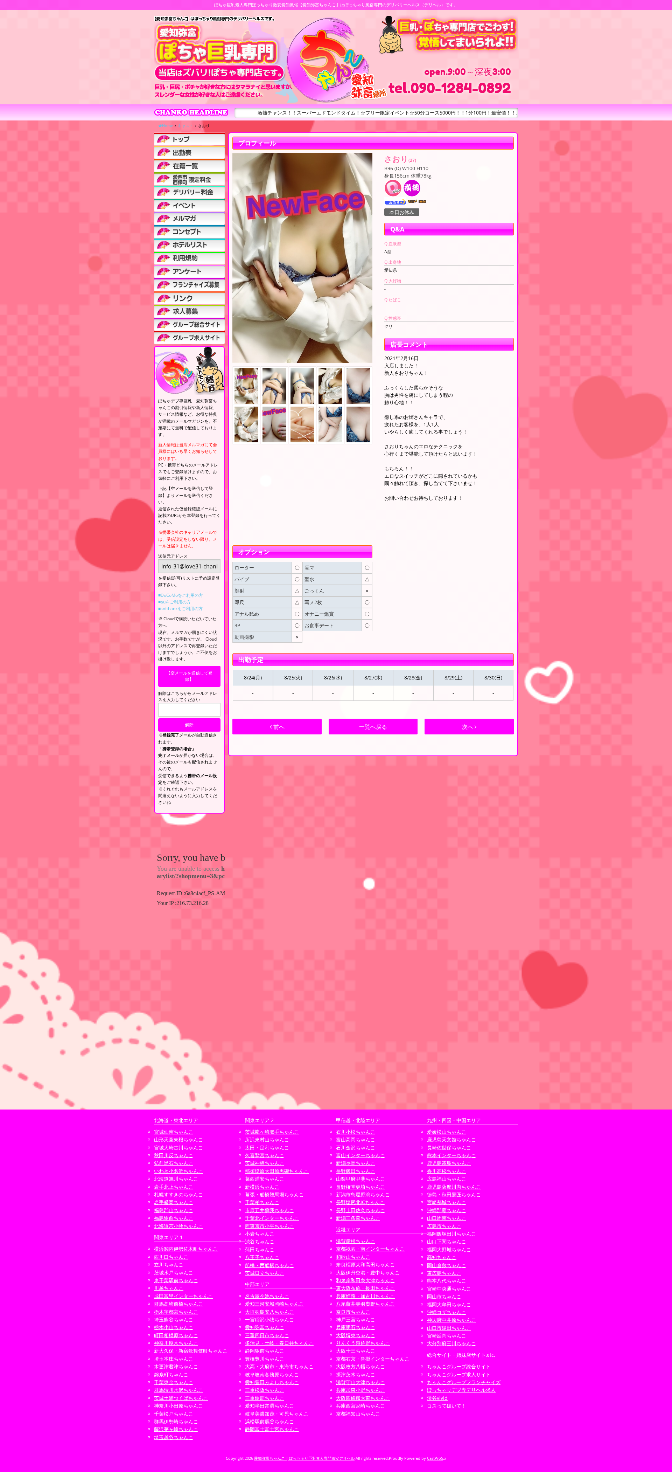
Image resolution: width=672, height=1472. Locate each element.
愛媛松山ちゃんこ (446, 1131)
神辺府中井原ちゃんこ (451, 1319)
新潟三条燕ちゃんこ (358, 1218)
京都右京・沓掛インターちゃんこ (373, 1358)
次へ (468, 727)
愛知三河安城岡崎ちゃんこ (274, 1303)
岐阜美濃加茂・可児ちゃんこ (277, 1413)
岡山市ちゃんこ (444, 1296)
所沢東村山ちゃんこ (267, 1139)
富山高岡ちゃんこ (355, 1139)
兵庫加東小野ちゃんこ (360, 1390)
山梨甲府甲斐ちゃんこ (360, 1178)
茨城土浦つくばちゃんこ (181, 1398)
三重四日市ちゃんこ (267, 1335)
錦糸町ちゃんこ (171, 1374)
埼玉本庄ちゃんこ (173, 1358)
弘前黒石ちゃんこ (173, 1163)
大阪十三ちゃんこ (355, 1350)
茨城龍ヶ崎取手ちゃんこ (272, 1131)
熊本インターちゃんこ (451, 1155)
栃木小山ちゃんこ (173, 1327)
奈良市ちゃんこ (353, 1311)
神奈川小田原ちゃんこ (178, 1405)
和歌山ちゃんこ (353, 1256)
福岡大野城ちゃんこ (449, 1249)
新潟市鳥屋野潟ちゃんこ (363, 1194)
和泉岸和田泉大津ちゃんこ (365, 1280)
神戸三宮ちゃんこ (355, 1319)
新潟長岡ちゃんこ (355, 1163)
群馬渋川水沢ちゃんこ (178, 1390)
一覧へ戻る (373, 727)
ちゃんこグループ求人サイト (459, 1374)
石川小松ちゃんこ (355, 1131)
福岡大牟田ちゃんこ (449, 1304)
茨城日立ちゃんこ (264, 1273)
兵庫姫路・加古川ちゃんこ (365, 1296)
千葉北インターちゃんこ (272, 1218)
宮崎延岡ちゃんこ (446, 1335)
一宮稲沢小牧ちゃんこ (269, 1319)
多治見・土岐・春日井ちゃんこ (279, 1343)
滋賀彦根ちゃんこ (355, 1241)
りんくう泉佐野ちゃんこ (363, 1343)
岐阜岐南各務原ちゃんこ (272, 1374)
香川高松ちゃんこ (446, 1171)
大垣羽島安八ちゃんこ (269, 1311)
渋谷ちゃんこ (259, 1241)
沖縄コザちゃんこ (446, 1312)
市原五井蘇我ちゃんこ (269, 1210)
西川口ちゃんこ (171, 1256)
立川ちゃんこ (168, 1264)
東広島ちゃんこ (444, 1273)
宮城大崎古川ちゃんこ (178, 1147)
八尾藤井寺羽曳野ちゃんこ (365, 1303)
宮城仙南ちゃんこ (173, 1131)
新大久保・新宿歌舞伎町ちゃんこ (190, 1350)
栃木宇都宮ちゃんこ (176, 1311)
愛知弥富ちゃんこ (264, 1327)
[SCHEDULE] (189, 152)
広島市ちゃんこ (444, 1226)
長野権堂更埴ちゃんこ (360, 1186)
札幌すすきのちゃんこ (178, 1194)
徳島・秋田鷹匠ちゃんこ (454, 1194)
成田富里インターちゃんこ (183, 1296)
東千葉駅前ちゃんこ (176, 1280)
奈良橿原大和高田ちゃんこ (365, 1264)
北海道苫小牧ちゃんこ (178, 1226)
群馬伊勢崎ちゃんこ (176, 1421)
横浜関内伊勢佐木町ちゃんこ (186, 1248)
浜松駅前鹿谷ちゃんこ (269, 1421)
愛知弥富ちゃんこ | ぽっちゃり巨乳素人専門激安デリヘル (304, 1458)
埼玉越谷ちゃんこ (173, 1437)
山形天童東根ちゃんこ (178, 1139)
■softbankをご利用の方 (180, 608)
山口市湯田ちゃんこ (449, 1328)
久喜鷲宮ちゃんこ (264, 1155)
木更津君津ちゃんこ (176, 1366)
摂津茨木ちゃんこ (355, 1374)
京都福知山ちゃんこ (358, 1413)
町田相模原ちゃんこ (176, 1335)
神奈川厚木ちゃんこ (176, 1343)
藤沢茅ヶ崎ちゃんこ (176, 1429)
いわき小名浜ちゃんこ (178, 1171)
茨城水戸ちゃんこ (173, 1272)
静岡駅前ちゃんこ (264, 1350)
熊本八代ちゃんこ (446, 1280)
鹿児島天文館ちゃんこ (451, 1139)
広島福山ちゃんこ (446, 1178)
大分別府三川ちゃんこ (451, 1343)
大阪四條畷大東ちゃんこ (363, 1398)
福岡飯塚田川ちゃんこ (451, 1233)
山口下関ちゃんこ (446, 1241)
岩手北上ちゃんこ (173, 1186)
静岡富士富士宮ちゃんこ (272, 1429)
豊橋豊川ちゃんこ (264, 1358)
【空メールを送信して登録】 (189, 676)
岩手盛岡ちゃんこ (173, 1202)
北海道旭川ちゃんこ (176, 1178)
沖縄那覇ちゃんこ (446, 1210)
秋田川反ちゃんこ (173, 1155)
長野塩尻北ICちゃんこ (360, 1202)
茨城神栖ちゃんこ (264, 1163)
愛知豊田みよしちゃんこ (272, 1382)
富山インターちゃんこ (360, 1155)
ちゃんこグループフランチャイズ (463, 1382)
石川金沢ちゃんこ (355, 1147)
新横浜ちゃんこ (262, 1186)
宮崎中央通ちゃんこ (449, 1288)
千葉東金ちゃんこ (173, 1382)
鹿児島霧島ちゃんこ (449, 1163)
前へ (278, 727)
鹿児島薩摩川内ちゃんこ (454, 1186)
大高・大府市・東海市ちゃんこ (279, 1366)
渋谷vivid (437, 1398)
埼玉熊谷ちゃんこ (173, 1319)
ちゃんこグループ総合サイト (459, 1366)
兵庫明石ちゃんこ (355, 1327)
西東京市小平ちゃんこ (269, 1226)
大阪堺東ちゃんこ (355, 1335)
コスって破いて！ (446, 1405)
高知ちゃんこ (441, 1257)
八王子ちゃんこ (262, 1257)
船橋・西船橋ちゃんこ (269, 1265)
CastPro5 (435, 1458)
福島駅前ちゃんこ (173, 1218)
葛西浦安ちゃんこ (264, 1178)
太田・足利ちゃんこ (267, 1147)
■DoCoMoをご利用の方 (180, 595)
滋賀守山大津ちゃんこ (360, 1382)
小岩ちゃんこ (259, 1233)
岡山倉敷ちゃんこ (446, 1265)
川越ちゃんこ (168, 1288)
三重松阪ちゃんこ (264, 1390)
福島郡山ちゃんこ (173, 1210)
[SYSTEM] (189, 178)
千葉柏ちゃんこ (262, 1202)
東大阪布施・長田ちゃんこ (365, 1288)
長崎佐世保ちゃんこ (449, 1147)
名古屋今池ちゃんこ (267, 1296)
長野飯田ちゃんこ (355, 1171)
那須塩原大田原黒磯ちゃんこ (277, 1171)
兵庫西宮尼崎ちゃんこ (360, 1405)
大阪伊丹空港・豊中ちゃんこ (368, 1272)
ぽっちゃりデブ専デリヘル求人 (461, 1390)
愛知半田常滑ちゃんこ (269, 1405)
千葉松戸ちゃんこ (173, 1413)
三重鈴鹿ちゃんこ (264, 1398)
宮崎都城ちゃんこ (446, 1202)
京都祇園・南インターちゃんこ (370, 1248)
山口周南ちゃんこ (446, 1218)
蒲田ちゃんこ (259, 1249)
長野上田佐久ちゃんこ (360, 1210)
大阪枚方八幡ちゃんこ (360, 1366)
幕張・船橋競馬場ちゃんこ (274, 1194)
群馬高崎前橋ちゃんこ (178, 1303)
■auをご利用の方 (174, 602)
